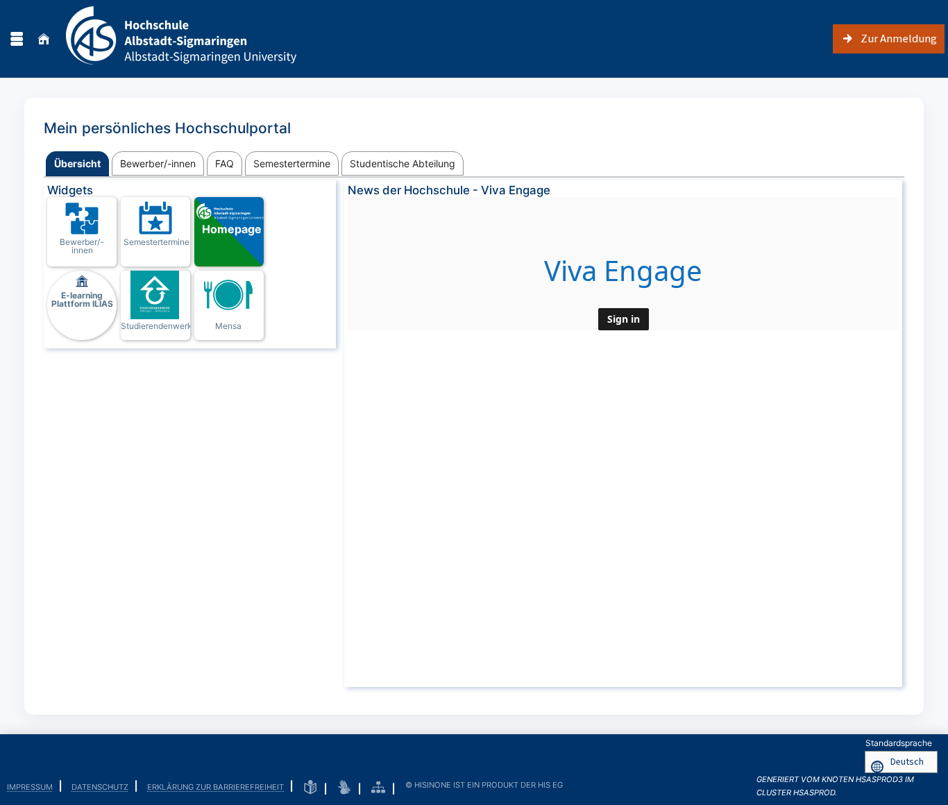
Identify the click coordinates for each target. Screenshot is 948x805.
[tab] (77, 164)
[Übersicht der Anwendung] (378, 788)
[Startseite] (43, 39)
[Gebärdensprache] (344, 788)
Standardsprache (898, 743)
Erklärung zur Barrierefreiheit (215, 787)
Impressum (30, 787)
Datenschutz (99, 787)
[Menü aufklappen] (16, 39)
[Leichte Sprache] (310, 788)
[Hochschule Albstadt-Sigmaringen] (181, 39)
